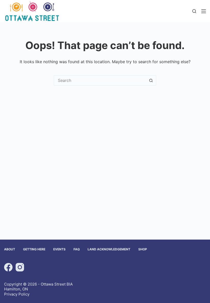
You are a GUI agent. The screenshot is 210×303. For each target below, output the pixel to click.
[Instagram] (20, 267)
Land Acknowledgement (109, 249)
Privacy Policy (16, 294)
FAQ (77, 249)
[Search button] (151, 80)
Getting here (34, 249)
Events (59, 249)
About (9, 249)
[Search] (194, 11)
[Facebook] (8, 267)
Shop (142, 249)
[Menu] (203, 11)
